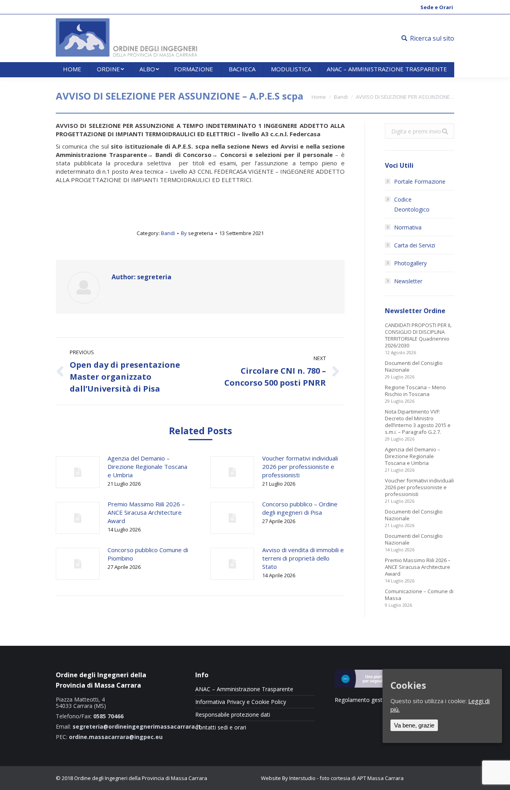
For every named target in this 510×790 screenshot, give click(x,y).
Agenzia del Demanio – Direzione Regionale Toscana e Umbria (147, 466)
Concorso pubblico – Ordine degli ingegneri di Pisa (299, 508)
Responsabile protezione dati (232, 715)
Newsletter (408, 281)
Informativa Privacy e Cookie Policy (240, 702)
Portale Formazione (419, 181)
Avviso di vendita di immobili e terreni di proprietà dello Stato (303, 558)
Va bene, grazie (414, 724)
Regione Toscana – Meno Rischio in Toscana (415, 391)
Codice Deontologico (412, 204)
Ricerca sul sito (432, 38)
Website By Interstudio (288, 778)
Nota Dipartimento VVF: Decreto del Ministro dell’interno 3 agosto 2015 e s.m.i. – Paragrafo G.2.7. (418, 421)
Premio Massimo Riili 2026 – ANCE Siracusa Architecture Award (146, 512)
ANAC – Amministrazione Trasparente (244, 689)
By (197, 233)
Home (319, 96)
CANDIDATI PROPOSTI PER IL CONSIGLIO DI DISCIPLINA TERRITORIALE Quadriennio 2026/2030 (418, 335)
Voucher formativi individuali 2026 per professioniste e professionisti (300, 466)
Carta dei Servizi (414, 245)
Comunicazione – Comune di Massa (419, 595)
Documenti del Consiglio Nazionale (414, 366)
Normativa (408, 227)
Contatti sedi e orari (220, 727)
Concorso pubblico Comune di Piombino (148, 554)
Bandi (341, 96)
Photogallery (410, 263)
